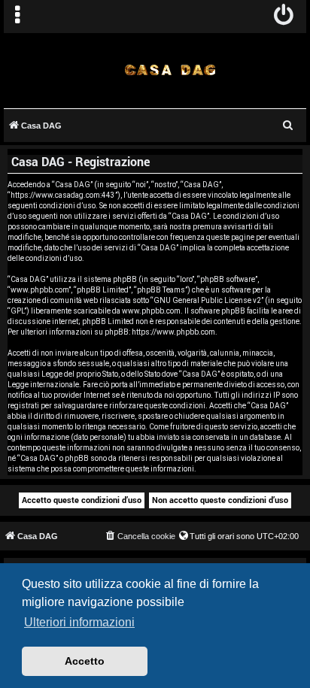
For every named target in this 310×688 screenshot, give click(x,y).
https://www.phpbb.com (173, 332)
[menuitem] (284, 16)
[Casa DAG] (170, 69)
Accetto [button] (85, 661)
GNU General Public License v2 (207, 300)
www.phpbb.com (151, 311)
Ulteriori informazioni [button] (79, 622)
